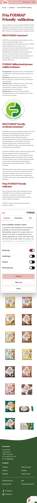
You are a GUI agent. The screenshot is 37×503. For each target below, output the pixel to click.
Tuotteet (5, 467)
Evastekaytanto (7, 481)
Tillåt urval (18, 282)
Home (4, 7)
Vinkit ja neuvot (26, 467)
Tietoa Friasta (25, 474)
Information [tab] (18, 218)
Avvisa (18, 288)
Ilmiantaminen (6, 484)
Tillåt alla (18, 276)
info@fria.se (9, 459)
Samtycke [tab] (6, 218)
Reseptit (5, 474)
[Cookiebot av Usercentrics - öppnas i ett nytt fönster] (26, 213)
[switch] (32, 256)
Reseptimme (26, 2)
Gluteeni (11, 7)
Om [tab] (30, 218)
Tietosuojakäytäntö (27, 484)
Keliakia (4, 470)
